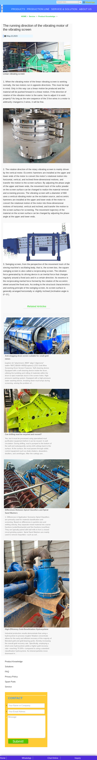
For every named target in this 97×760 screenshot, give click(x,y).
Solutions (9, 667)
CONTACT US (10, 18)
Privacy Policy (11, 677)
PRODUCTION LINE (38, 9)
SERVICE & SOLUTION (64, 9)
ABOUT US (85, 9)
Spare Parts (10, 682)
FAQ (7, 672)
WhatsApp (90, 2)
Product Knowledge (14, 661)
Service (8, 687)
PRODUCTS (18, 9)
